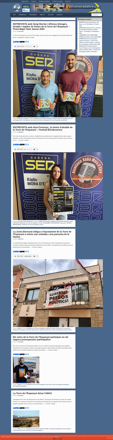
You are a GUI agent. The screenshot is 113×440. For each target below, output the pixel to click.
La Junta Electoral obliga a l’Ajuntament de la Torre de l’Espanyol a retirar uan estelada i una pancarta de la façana (42, 234)
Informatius (22, 14)
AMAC (47, 428)
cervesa (40, 223)
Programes (33, 14)
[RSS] (94, 11)
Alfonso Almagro (57, 118)
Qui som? (67, 1)
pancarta (65, 330)
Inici (14, 14)
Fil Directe (20, 118)
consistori (47, 328)
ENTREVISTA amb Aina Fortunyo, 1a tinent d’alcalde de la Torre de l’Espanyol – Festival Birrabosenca (43, 128)
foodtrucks (25, 224)
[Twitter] (100, 11)
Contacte (33, 1)
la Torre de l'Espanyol (55, 120)
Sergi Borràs (64, 120)
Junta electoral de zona (45, 330)
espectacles (63, 223)
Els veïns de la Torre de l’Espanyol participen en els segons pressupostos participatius (40, 338)
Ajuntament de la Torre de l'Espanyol (43, 118)
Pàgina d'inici (25, 1)
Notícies (20, 328)
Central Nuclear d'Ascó (19, 430)
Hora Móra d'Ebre (22, 221)
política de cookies (39, 437)
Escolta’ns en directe (44, 1)
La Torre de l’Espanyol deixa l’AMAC (32, 393)
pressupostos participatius (19, 386)
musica (41, 224)
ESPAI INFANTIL (55, 223)
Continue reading (24, 140)
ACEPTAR (57, 438)
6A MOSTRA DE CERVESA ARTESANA (60, 221)
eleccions (53, 328)
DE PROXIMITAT (47, 223)
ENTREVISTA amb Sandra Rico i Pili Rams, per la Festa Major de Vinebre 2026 (89, 24)
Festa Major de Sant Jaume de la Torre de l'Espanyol (36, 120)
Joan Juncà (28, 330)
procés (70, 330)
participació (66, 384)
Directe (42, 14)
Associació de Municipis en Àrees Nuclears (60, 428)
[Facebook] (97, 11)
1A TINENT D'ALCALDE (43, 221)
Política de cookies (57, 1)
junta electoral (35, 330)
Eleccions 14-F (60, 328)
